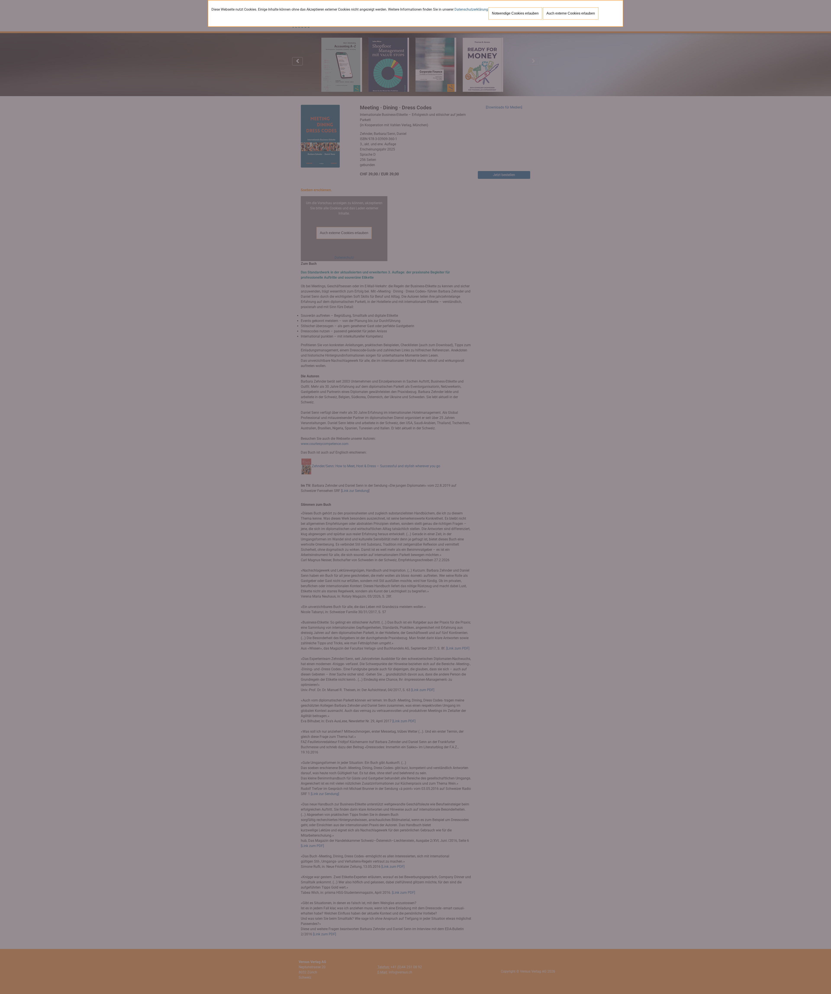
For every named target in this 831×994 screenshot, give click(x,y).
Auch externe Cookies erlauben (570, 13)
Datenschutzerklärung (471, 9)
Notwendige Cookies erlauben (515, 13)
